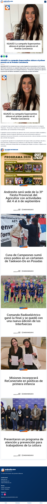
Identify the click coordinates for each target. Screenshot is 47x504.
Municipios (17, 502)
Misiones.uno (4, 479)
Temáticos (29, 502)
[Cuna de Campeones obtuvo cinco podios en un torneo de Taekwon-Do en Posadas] (23, 244)
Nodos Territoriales (5, 487)
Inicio (6, 502)
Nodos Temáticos (5, 489)
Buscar (41, 502)
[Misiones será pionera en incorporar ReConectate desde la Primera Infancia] (23, 367)
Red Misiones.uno (5, 481)
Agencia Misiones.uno (6, 482)
